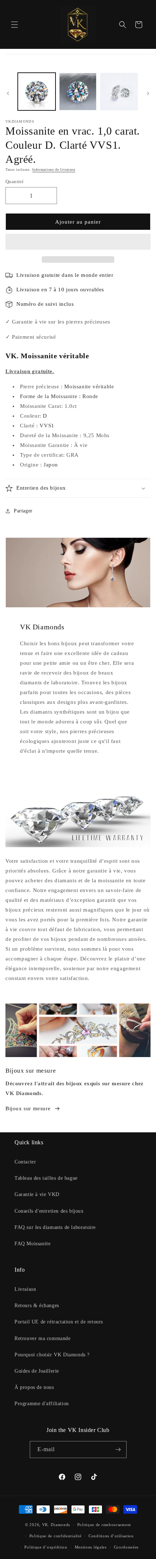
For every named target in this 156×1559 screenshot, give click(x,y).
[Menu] (14, 25)
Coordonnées (126, 1547)
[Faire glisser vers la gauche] (8, 93)
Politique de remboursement (104, 1524)
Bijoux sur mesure (27, 1108)
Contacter (25, 1162)
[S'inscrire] (118, 1449)
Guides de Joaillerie (37, 1371)
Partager (23, 511)
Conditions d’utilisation (111, 1536)
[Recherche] (123, 25)
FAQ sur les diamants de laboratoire (55, 1227)
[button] (78, 242)
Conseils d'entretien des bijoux (49, 1211)
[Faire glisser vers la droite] (148, 93)
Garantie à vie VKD (37, 1194)
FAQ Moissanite (32, 1243)
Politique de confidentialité (55, 1536)
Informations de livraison (53, 170)
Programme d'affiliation (42, 1403)
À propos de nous (34, 1387)
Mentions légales (91, 1547)
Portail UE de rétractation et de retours (59, 1321)
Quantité (14, 181)
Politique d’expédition (45, 1547)
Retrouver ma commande (43, 1338)
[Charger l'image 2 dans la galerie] (78, 91)
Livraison (25, 1289)
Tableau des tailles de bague (46, 1178)
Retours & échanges (37, 1305)
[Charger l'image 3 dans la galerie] (119, 91)
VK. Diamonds (56, 1524)
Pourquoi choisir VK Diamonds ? (52, 1354)
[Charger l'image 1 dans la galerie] (37, 91)
